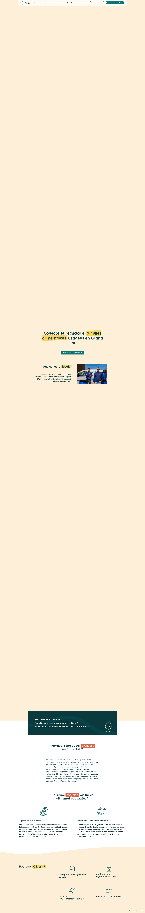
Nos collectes (65, 3)
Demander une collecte (114, 3)
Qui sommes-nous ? (51, 3)
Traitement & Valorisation (80, 3)
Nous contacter (97, 3)
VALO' (40, 379)
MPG (141, 911)
